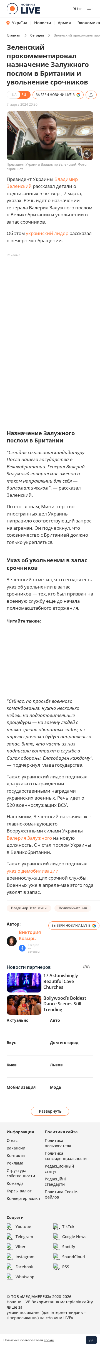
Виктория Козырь (30, 935)
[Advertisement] (50, 310)
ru (75, 8)
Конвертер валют (24, 1198)
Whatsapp (25, 1276)
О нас (12, 1140)
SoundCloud (73, 1256)
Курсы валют (19, 1191)
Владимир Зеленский (29, 908)
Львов (56, 1064)
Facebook (24, 1266)
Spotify (68, 1246)
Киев (12, 1064)
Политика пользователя (58, 1143)
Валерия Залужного (29, 838)
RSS (65, 1266)
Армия (64, 23)
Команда (15, 1183)
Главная (13, 35)
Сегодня (37, 35)
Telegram (24, 1236)
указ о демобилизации (33, 871)
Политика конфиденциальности (66, 1156)
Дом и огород (64, 1042)
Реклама (15, 1163)
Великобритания (73, 908)
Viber (21, 1246)
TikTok (68, 1226)
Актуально (18, 1020)
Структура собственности (21, 1173)
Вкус (11, 1042)
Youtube (23, 1226)
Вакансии (16, 1148)
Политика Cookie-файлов (61, 1194)
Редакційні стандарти (55, 1181)
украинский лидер (47, 233)
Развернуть (50, 1111)
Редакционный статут (59, 1168)
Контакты (16, 1155)
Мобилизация (21, 1087)
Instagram (25, 1256)
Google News (74, 1236)
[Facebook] (22, 948)
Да (91, 1340)
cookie (49, 1340)
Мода (55, 1087)
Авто (55, 1020)
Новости (42, 23)
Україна (19, 22)
